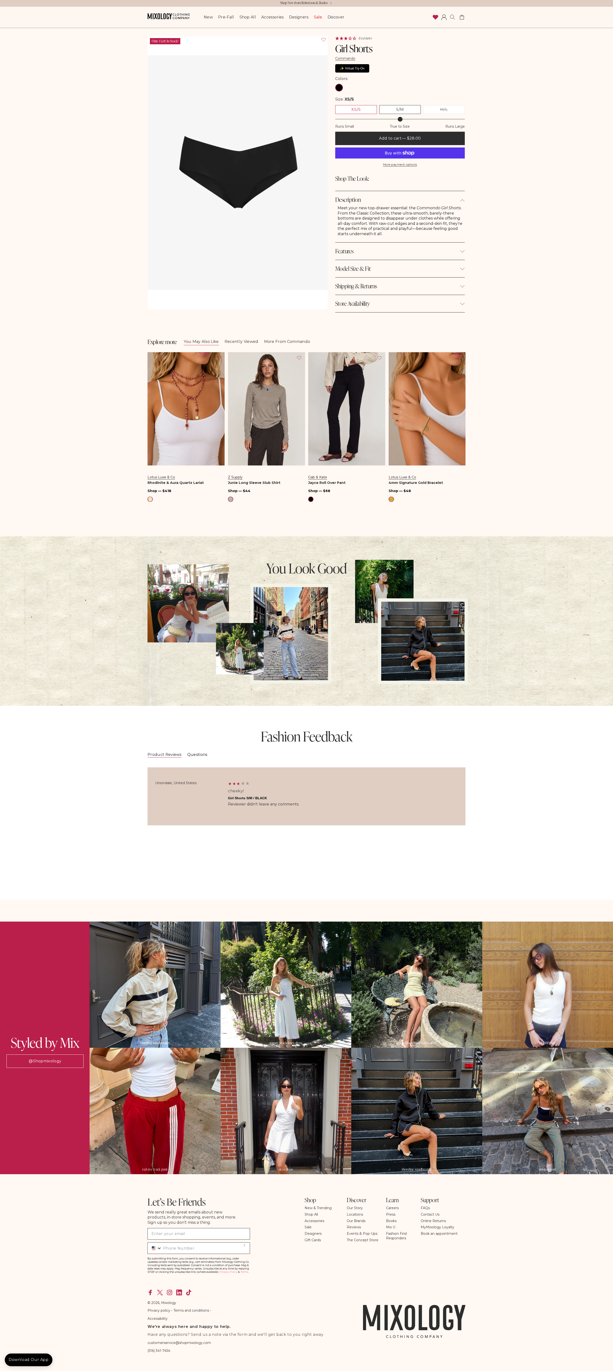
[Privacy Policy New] (209, 1310)
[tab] (165, 754)
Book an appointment (439, 1233)
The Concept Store (362, 1240)
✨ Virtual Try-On (352, 68)
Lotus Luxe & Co (161, 477)
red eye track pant (155, 1169)
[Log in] (444, 17)
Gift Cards (313, 1240)
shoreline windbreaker (417, 1169)
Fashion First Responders (396, 1235)
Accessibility (158, 1318)
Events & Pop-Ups (362, 1233)
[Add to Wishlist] (323, 40)
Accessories (314, 1221)
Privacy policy (159, 1310)
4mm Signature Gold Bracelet (416, 483)
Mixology (168, 1303)
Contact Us (430, 1214)
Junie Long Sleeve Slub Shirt (254, 483)
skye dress (286, 1169)
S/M (400, 109)
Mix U (390, 1227)
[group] (306, 796)
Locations (355, 1214)
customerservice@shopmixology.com (179, 1343)
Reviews (354, 1227)
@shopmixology (45, 1061)
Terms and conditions (191, 1310)
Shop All (311, 1214)
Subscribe (244, 1245)
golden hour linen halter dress (416, 1043)
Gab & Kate (317, 477)
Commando (345, 58)
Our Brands (356, 1221)
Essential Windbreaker (155, 1043)
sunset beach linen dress (285, 1043)
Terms (244, 1272)
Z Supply (235, 477)
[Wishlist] (435, 17)
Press (390, 1214)
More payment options (400, 164)
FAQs (425, 1208)
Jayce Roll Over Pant (327, 483)
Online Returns (433, 1221)
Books (391, 1221)
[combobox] (155, 1248)
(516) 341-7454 (159, 1350)
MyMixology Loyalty (437, 1227)
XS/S (356, 109)
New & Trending (318, 1208)
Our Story (355, 1208)
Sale (308, 1227)
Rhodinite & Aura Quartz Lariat (176, 483)
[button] (452, 17)
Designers (313, 1233)
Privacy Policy (228, 1272)
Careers (392, 1208)
